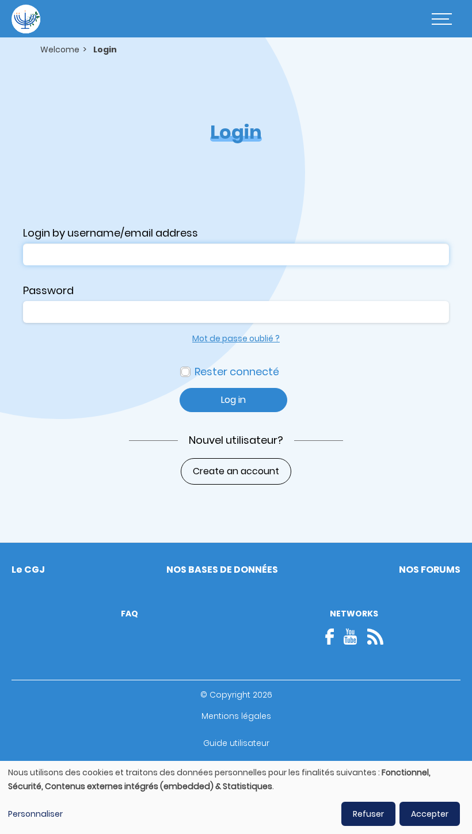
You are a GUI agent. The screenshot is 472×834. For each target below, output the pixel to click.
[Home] (26, 19)
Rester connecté (237, 371)
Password (48, 290)
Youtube (350, 637)
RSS (375, 637)
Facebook (333, 637)
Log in (233, 399)
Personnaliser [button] (35, 814)
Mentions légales (236, 716)
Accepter (429, 814)
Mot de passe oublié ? (236, 338)
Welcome (59, 49)
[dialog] (236, 797)
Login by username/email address (110, 233)
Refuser (368, 814)
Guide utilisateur (236, 743)
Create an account (236, 471)
